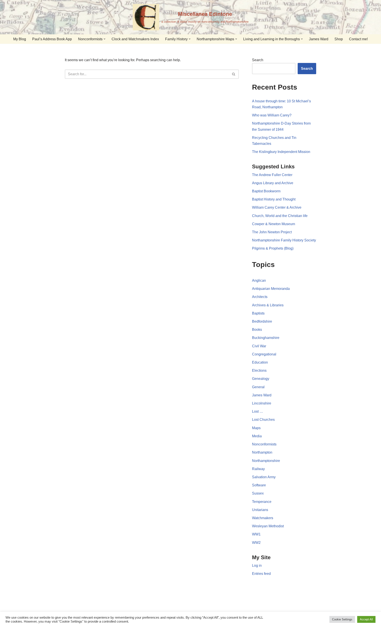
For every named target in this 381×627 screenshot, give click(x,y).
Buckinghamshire (265, 338)
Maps (256, 428)
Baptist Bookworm (266, 191)
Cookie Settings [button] (342, 619)
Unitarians (260, 510)
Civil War (259, 346)
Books (257, 329)
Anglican (259, 280)
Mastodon (198, 605)
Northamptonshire (266, 461)
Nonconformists (264, 444)
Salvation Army (264, 477)
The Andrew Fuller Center (272, 175)
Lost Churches (263, 419)
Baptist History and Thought (273, 199)
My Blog (19, 39)
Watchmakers (262, 518)
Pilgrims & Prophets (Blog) (272, 248)
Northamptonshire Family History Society (284, 240)
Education (260, 362)
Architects (259, 297)
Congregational (264, 354)
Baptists (258, 313)
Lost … (257, 411)
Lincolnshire (261, 403)
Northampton (262, 452)
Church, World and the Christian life (280, 216)
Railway (258, 469)
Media (257, 436)
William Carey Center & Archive (276, 207)
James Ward (318, 39)
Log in (257, 565)
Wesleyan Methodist (268, 526)
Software (259, 485)
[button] (104, 39)
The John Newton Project (272, 232)
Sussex (258, 493)
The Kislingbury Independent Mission (281, 152)
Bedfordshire (262, 321)
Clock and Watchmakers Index (135, 39)
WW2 (256, 542)
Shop (338, 39)
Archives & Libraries (268, 305)
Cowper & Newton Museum (273, 224)
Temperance (261, 502)
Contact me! (358, 39)
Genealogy (260, 379)
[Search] (234, 74)
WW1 (256, 534)
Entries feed (261, 574)
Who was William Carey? (271, 115)
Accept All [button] (366, 619)
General (258, 387)
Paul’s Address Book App (52, 39)
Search (257, 60)
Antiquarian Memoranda (271, 289)
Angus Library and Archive (272, 183)
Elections (259, 370)
